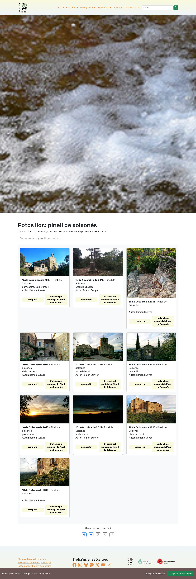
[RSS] (109, 565)
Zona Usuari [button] (130, 7)
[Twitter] (105, 534)
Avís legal (46, 562)
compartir (33, 299)
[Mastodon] (98, 534)
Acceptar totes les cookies (180, 573)
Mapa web (23, 559)
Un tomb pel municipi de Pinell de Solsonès (56, 299)
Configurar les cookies (155, 573)
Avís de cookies (37, 559)
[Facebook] (84, 534)
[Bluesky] (91, 534)
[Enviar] (111, 534)
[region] (98, 573)
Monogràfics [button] (86, 7)
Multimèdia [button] (103, 7)
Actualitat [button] (62, 7)
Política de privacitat (29, 562)
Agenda (117, 7)
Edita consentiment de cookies (34, 566)
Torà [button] (74, 7)
